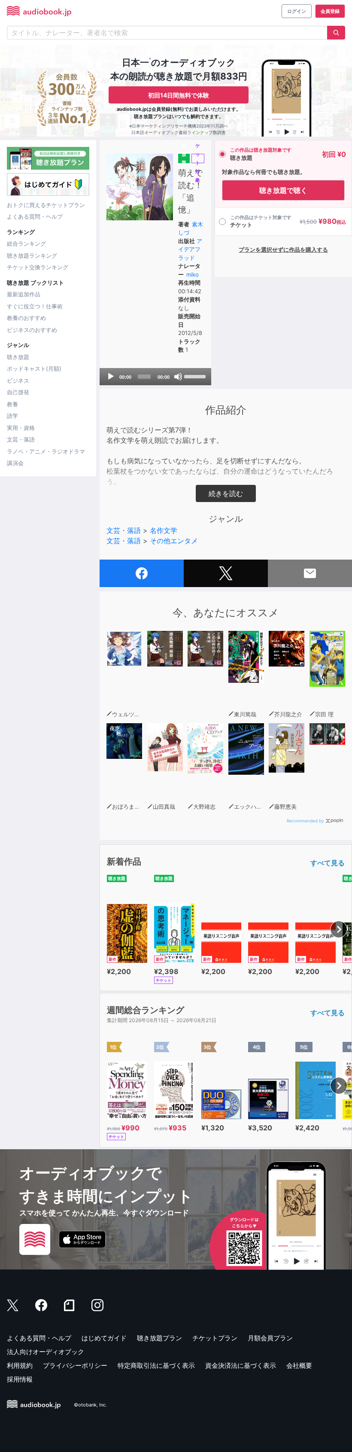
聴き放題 (18, 356)
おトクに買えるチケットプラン (46, 204)
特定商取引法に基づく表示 (156, 1365)
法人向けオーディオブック (45, 1352)
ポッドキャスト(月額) (34, 368)
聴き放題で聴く (283, 190)
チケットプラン (214, 1338)
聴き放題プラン (159, 1338)
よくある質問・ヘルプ (35, 216)
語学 (12, 415)
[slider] (195, 376)
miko (192, 274)
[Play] (110, 376)
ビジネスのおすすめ (32, 329)
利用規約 (20, 1365)
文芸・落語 (21, 439)
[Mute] (178, 376)
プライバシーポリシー (75, 1365)
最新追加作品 (23, 294)
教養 (12, 404)
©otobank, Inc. (90, 1405)
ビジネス (18, 380)
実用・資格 (21, 427)
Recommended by (305, 820)
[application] (155, 376)
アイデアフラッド (190, 249)
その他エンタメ (174, 540)
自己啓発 (18, 392)
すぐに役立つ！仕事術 (35, 306)
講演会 (15, 463)
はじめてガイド (104, 1338)
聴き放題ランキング (32, 255)
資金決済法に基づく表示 (240, 1365)
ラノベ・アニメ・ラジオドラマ (46, 451)
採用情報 (20, 1379)
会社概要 (299, 1365)
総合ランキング (26, 243)
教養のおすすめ (26, 317)
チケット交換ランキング (37, 267)
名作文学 (163, 530)
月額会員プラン (270, 1338)
